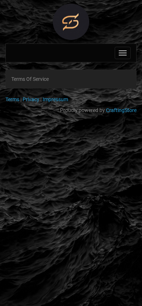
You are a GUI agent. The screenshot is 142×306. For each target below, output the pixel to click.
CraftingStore (121, 110)
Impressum (55, 99)
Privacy (31, 99)
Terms (12, 99)
